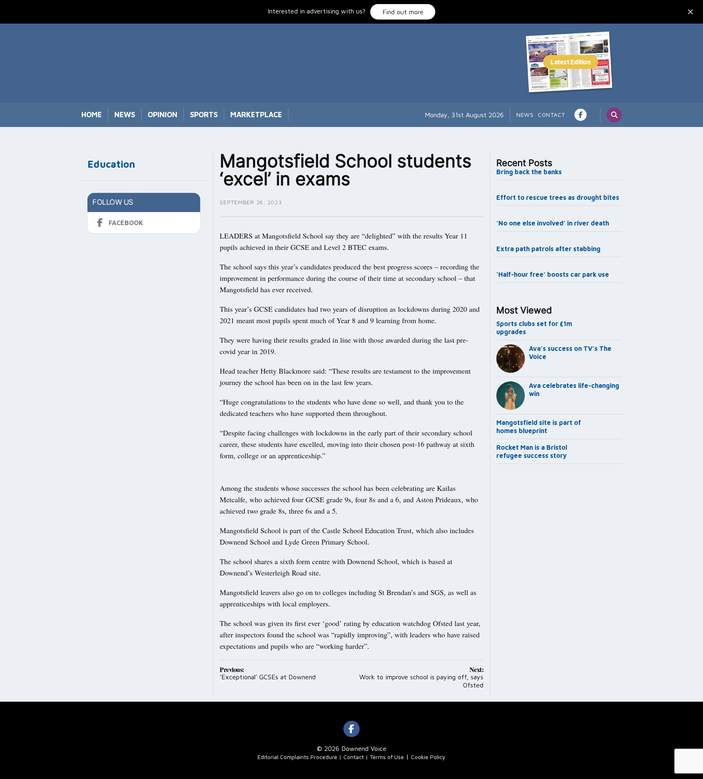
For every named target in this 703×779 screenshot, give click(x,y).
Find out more (403, 11)
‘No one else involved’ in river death (552, 223)
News (124, 114)
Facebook (126, 222)
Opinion (162, 114)
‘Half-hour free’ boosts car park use (552, 274)
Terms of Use (387, 756)
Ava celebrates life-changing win (574, 389)
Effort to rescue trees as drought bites (557, 197)
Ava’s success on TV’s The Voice (570, 352)
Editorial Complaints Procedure (297, 756)
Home (91, 114)
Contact (551, 114)
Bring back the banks (529, 171)
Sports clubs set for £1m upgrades (534, 327)
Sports (204, 114)
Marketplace (256, 114)
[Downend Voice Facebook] (580, 115)
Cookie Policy (428, 756)
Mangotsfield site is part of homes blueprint (538, 426)
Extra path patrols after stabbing (548, 248)
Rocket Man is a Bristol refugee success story (531, 451)
